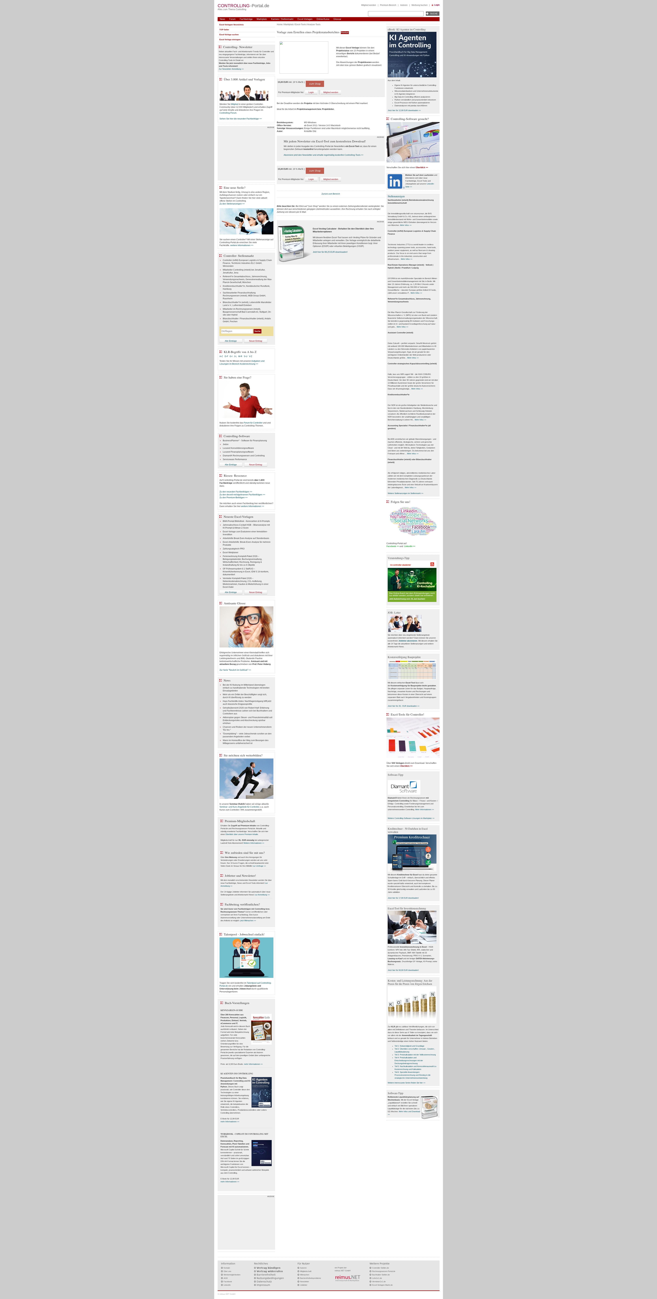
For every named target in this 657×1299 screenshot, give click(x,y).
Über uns (227, 1271)
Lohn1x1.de (377, 1278)
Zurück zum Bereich (330, 194)
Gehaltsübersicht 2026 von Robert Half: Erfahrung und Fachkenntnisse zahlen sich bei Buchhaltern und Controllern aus (247, 711)
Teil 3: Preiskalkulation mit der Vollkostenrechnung (415, 1055)
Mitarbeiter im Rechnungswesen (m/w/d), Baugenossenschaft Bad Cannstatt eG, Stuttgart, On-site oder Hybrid (247, 312)
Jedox (225, 444)
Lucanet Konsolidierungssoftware (238, 448)
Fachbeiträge (246, 19)
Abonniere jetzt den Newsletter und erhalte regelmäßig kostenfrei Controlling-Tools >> (323, 155)
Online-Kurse (323, 19)
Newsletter (304, 1282)
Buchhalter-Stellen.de (381, 1275)
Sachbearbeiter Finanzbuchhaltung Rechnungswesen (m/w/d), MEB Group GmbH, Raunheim (244, 296)
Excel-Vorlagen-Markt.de (382, 1285)
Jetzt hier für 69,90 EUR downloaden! (403, 970)
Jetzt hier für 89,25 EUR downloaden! (330, 252)
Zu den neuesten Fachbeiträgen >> (236, 492)
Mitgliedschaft (305, 1271)
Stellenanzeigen (396, 196)
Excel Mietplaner (230, 552)
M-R (240, 356)
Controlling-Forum (228, 113)
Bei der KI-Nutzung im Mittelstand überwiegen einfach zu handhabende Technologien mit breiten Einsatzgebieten (246, 688)
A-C (221, 356)
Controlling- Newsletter (237, 47)
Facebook (228, 1282)
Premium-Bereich (388, 5)
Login (437, 5)
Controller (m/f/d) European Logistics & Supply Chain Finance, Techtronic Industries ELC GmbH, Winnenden (247, 263)
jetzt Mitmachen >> (248, 920)
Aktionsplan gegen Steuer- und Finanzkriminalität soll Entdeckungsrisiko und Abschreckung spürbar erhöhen (247, 720)
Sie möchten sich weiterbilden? (243, 755)
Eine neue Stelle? (234, 187)
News (222, 19)
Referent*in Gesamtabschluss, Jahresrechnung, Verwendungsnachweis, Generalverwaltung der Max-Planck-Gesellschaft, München (247, 279)
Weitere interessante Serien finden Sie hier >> (406, 1083)
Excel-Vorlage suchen (229, 35)
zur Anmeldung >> (262, 895)
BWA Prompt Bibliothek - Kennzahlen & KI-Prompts (246, 521)
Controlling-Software (237, 436)
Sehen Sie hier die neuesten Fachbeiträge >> (241, 119)
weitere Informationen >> (241, 245)
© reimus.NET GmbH (226, 1294)
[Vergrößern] (305, 57)
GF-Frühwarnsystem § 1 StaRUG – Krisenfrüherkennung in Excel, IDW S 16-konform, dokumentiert (246, 572)
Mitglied (234, 104)
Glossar (337, 19)
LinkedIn (227, 1285)
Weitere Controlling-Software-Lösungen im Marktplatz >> (411, 818)
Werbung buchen (419, 5)
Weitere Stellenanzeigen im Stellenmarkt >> (405, 493)
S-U (245, 356)
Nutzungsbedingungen (270, 1278)
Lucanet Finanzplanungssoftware (238, 452)
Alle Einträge (231, 341)
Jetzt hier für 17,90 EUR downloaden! (403, 898)
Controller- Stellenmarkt (239, 256)
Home (279, 24)
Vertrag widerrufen (270, 1271)
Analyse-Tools (313, 24)
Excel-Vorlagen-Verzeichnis (231, 25)
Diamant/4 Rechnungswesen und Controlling (244, 455)
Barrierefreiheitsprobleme (310, 1278)
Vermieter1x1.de (379, 1282)
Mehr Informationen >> (424, 809)
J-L (235, 356)
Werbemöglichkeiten (232, 1275)
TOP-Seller (224, 30)
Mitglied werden (368, 5)
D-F (226, 356)
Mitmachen (304, 1275)
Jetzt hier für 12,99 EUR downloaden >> (404, 110)
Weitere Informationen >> (253, 843)
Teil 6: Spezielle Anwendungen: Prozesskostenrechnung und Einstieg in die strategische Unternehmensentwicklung (412, 1075)
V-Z (251, 356)
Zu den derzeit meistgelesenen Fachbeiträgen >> (242, 494)
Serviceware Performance (235, 459)
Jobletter (303, 1285)
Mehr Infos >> (405, 225)
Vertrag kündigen (268, 1267)
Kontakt (227, 1268)
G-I (231, 356)
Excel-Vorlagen (305, 19)
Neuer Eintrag (255, 341)
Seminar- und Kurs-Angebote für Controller (239, 807)
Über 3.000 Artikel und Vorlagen (244, 79)
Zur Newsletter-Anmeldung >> (231, 69)
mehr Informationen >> (253, 1064)
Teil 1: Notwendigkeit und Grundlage (409, 1046)
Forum (232, 19)
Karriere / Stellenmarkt (282, 19)
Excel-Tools (300, 24)
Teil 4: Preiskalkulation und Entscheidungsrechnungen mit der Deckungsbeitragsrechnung (409, 1060)
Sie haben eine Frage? (237, 377)
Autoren (404, 5)
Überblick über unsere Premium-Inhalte (242, 834)
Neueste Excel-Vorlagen (238, 517)
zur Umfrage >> (259, 866)
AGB (226, 1278)
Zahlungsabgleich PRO (233, 549)
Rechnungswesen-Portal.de (383, 1271)
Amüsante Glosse (235, 603)
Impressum (263, 1285)
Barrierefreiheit (266, 1274)
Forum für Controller (253, 423)
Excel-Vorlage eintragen (230, 39)
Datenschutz (264, 1281)
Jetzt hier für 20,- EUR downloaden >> (403, 706)
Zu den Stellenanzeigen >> (232, 204)
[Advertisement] (246, 154)
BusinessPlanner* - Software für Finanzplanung (245, 440)
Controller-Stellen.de (380, 1268)
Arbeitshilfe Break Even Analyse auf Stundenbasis (246, 538)
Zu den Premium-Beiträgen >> (234, 497)
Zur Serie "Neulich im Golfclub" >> (235, 670)
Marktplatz (262, 19)
